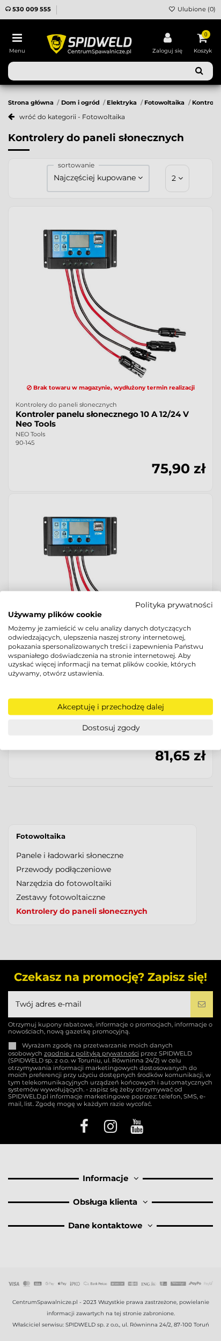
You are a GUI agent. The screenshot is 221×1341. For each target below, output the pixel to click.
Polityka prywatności (174, 604)
